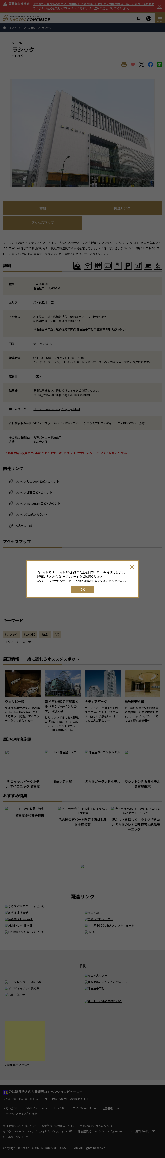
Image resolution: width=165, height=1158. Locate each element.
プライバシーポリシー (62, 576)
